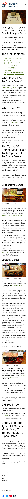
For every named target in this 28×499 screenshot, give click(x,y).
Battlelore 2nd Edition (16, 285)
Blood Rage (8, 377)
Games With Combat (12, 69)
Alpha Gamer (4, 480)
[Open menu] (25, 5)
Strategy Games (11, 67)
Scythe (3, 286)
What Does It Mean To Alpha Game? (13, 58)
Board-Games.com (6, 490)
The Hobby (9, 473)
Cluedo (6, 415)
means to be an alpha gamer (9, 87)
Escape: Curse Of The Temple (15, 215)
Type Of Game (15, 473)
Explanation (4, 473)
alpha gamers (5, 252)
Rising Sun (14, 377)
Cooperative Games (12, 65)
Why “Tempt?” (7, 60)
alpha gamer (15, 122)
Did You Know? (8, 70)
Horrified (4, 215)
